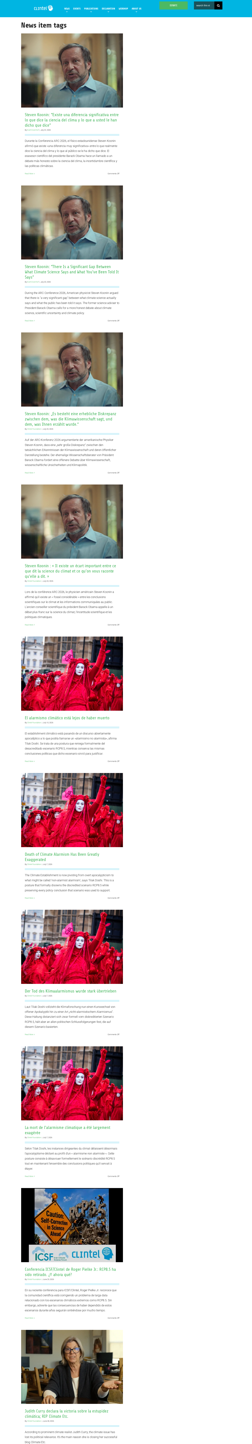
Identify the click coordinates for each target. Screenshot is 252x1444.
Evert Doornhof (33, 130)
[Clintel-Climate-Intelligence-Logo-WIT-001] (43, 6)
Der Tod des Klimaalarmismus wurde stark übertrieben (70, 991)
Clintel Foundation (34, 429)
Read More (29, 173)
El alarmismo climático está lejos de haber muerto (67, 717)
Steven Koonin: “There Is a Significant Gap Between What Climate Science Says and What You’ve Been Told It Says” (72, 272)
